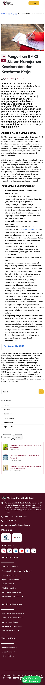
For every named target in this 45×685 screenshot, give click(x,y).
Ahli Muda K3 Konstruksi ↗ (12, 626)
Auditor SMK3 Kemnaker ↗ (12, 618)
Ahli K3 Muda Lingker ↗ (11, 622)
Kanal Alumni (9, 418)
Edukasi (7, 410)
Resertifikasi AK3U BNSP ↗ (12, 597)
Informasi (20, 79)
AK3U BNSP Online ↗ (10, 567)
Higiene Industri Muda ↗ (11, 579)
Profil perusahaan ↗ (9, 648)
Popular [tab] (7, 437)
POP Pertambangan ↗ (10, 575)
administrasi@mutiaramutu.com (17, 525)
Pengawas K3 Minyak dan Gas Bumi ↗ (17, 571)
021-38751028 (10, 521)
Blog (12, 14)
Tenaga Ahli (8, 422)
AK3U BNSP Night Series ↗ (12, 592)
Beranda (4, 14)
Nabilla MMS (9, 79)
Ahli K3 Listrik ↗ (8, 584)
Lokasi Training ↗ (8, 652)
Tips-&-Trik (8, 427)
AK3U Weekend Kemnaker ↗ (13, 614)
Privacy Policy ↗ (8, 656)
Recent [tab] (18, 437)
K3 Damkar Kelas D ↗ (10, 631)
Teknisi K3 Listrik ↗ (9, 588)
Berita (6, 405)
